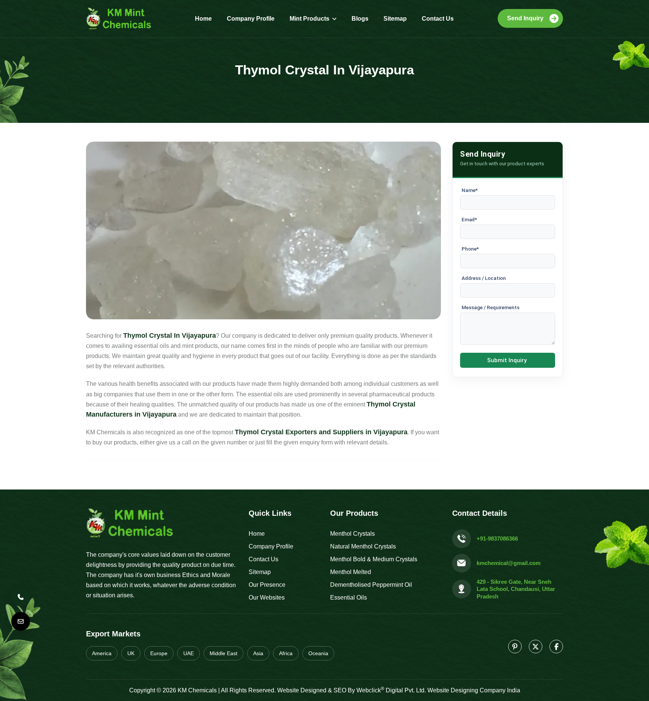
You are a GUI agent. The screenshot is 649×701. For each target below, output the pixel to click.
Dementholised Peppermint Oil (371, 585)
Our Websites (267, 597)
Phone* (470, 249)
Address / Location (484, 278)
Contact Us (438, 18)
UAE (188, 653)
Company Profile (251, 18)
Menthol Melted (350, 572)
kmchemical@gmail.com (508, 563)
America (102, 653)
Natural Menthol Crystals (363, 546)
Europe (159, 653)
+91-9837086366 (497, 538)
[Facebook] (556, 646)
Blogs (360, 18)
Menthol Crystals (352, 533)
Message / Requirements (490, 307)
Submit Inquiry (507, 360)
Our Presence (267, 585)
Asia (258, 653)
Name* (470, 190)
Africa (286, 653)
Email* (469, 219)
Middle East (223, 653)
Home (203, 18)
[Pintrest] (515, 646)
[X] (535, 646)
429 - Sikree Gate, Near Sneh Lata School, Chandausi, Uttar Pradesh (516, 589)
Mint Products (309, 18)
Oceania (318, 653)
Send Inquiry (525, 18)
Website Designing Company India (473, 690)
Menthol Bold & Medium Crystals (373, 559)
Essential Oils (348, 597)
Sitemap (395, 18)
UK (130, 653)
